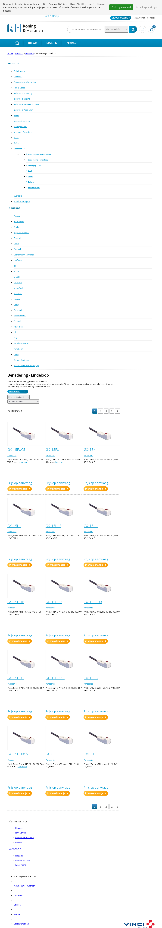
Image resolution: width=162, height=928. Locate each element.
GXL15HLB (53, 525)
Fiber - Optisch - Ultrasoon (39, 154)
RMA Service (20, 832)
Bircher (17, 227)
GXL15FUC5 (16, 449)
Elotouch (17, 249)
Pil (15, 332)
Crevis (16, 243)
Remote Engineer (21, 360)
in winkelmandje (18, 488)
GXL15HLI (91, 525)
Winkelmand (20, 865)
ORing (16, 304)
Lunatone (18, 282)
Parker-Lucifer (20, 315)
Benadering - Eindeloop (38, 160)
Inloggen (19, 855)
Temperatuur (34, 187)
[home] (17, 43)
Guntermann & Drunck (24, 254)
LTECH (17, 277)
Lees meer (22, 462)
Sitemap (17, 914)
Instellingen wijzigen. (147, 7)
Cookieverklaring (21, 923)
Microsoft (18, 293)
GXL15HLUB (93, 602)
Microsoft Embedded (23, 132)
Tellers (31, 182)
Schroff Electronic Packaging (26, 365)
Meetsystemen (20, 126)
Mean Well (18, 288)
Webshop (19, 53)
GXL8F (50, 754)
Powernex (18, 326)
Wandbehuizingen (22, 201)
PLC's (16, 137)
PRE (15, 338)
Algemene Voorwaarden (24, 885)
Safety (16, 143)
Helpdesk (19, 828)
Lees (11, 391)
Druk (30, 171)
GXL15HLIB (15, 602)
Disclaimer (18, 895)
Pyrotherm (18, 349)
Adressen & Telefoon (24, 837)
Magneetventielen (22, 121)
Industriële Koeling (22, 99)
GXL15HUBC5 (17, 754)
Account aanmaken (23, 860)
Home (10, 53)
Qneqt (16, 354)
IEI (15, 265)
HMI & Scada (19, 87)
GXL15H (90, 449)
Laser (30, 176)
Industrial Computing (23, 93)
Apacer (17, 216)
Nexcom (17, 299)
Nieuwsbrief (139, 17)
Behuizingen (19, 71)
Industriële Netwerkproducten (27, 104)
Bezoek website (120, 17)
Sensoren (29, 53)
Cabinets (18, 76)
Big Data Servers (21, 232)
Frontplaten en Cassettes (25, 82)
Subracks (18, 196)
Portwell (17, 321)
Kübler (16, 271)
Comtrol (17, 238)
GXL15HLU (54, 602)
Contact (151, 17)
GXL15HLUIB (55, 678)
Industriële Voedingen (23, 110)
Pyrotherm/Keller (21, 343)
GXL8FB (89, 754)
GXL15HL (14, 525)
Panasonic (18, 310)
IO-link (16, 115)
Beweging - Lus (34, 165)
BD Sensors (19, 221)
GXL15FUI (53, 449)
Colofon (17, 904)
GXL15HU (91, 678)
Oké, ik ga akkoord (121, 7)
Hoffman (18, 260)
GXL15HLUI (15, 678)
